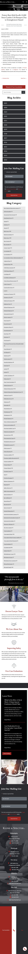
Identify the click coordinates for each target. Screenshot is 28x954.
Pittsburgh (14, 848)
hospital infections (8, 362)
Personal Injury (7, 435)
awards (5, 228)
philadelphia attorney (9, 441)
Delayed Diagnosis (8, 310)
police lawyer (7, 448)
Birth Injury (6, 231)
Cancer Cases (7, 247)
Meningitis (6, 405)
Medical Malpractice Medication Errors (12, 392)
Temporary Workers (8, 524)
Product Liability (7, 461)
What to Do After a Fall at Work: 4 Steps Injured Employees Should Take (13, 702)
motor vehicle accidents (9, 421)
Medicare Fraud (7, 395)
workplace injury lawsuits (10, 560)
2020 (5, 125)
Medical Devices (7, 385)
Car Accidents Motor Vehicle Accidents (12, 257)
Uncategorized (7, 547)
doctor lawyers (7, 317)
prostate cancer (7, 471)
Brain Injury (6, 238)
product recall (7, 464)
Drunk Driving (7, 324)
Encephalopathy (7, 330)
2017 (5, 138)
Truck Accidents (7, 544)
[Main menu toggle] (26, 2)
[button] (23, 2)
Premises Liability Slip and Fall (11, 458)
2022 (5, 116)
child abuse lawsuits (9, 267)
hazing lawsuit (7, 359)
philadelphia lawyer (8, 445)
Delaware (14, 873)
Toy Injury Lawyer (8, 527)
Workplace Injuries (8, 557)
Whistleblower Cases (8, 554)
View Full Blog (7, 753)
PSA (5, 474)
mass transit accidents (9, 382)
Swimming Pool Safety (9, 521)
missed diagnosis (8, 418)
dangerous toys (7, 297)
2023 (5, 112)
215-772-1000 (14, 841)
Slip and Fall (6, 504)
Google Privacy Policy (11, 189)
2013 (5, 155)
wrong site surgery (8, 564)
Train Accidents (7, 531)
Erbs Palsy (6, 333)
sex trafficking (7, 497)
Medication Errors (8, 398)
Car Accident (7, 251)
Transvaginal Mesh (8, 534)
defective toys (7, 304)
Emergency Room (8, 327)
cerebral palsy (7, 264)
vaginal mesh (7, 550)
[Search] (23, 92)
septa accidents (7, 494)
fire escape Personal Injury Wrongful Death (14, 343)
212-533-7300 (14, 895)
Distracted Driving (8, 314)
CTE (5, 290)
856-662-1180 (14, 867)
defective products (8, 300)
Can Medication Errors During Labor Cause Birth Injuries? (13, 728)
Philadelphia (14, 833)
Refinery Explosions (8, 481)
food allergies (7, 349)
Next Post (24, 78)
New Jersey (14, 860)
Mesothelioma (7, 408)
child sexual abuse (8, 271)
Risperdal (6, 484)
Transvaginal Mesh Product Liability (12, 537)
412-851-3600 (14, 856)
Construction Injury (8, 287)
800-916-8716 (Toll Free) (15, 883)
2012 (5, 160)
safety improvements (8, 491)
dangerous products (8, 294)
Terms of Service (13, 814)
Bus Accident (7, 244)
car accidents (7, 254)
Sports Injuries (7, 507)
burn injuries (7, 241)
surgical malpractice (8, 511)
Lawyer (5, 372)
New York (14, 887)
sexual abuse (7, 501)
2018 (5, 133)
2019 (5, 129)
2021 (5, 120)
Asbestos (6, 224)
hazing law (6, 355)
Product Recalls (7, 468)
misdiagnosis (7, 415)
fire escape (6, 340)
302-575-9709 (14, 881)
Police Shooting (7, 451)
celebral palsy (7, 261)
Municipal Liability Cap (9, 428)
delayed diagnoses (8, 307)
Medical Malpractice (8, 388)
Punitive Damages (8, 478)
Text (22, 930)
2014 (5, 151)
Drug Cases (6, 320)
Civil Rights (6, 274)
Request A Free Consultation (14, 87)
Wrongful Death (7, 567)
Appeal (5, 221)
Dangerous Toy (17, 69)
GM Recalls (6, 352)
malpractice (6, 378)
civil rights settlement (9, 277)
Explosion (6, 337)
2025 (5, 103)
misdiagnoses (7, 411)
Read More (8, 719)
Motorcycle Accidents (9, 425)
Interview (6, 365)
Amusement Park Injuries (9, 214)
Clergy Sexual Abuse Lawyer (10, 281)
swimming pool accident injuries (11, 517)
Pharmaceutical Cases (9, 438)
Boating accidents (8, 234)
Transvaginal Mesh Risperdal (10, 540)
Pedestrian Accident (8, 431)
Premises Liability (8, 454)
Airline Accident (7, 211)
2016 (5, 142)
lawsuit (5, 369)
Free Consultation (6, 930)
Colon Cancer (7, 284)
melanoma (6, 402)
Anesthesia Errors (8, 218)
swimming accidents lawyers (10, 514)
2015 (5, 147)
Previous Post (5, 78)
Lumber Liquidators (8, 375)
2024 (5, 107)
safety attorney (7, 488)
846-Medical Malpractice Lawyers (11, 208)
